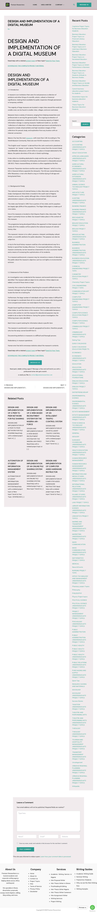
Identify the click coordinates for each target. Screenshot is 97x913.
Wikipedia (75, 786)
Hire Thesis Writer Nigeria (60, 889)
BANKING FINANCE (79, 206)
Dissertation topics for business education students (80, 99)
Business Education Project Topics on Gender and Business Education (81, 83)
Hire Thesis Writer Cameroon (61, 892)
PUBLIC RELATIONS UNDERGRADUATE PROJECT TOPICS (79, 665)
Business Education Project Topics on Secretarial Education (79, 57)
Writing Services (56, 898)
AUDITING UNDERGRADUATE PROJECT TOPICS (79, 200)
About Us (33, 876)
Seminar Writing (82, 877)
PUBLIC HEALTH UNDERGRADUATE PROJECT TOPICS (79, 657)
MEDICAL (75, 564)
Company (58, 4)
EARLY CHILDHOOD (79, 343)
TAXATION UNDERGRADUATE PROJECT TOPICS (79, 707)
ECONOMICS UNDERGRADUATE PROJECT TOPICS (79, 358)
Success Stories (77, 701)
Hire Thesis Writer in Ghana (60, 883)
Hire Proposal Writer (58, 880)
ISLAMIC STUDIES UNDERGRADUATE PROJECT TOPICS (79, 496)
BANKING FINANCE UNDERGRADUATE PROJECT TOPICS (79, 212)
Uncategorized (77, 762)
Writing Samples (82, 889)
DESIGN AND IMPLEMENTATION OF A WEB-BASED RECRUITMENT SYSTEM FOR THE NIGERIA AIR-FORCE (34, 416)
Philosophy (76, 590)
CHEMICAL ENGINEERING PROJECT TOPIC (80, 268)
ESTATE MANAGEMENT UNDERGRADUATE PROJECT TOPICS (81, 417)
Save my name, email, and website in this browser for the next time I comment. (43, 843)
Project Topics (35, 881)
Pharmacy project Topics (80, 586)
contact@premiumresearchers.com (41, 375)
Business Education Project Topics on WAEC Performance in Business (81, 65)
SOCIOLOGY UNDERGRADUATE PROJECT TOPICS (79, 695)
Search (74, 121)
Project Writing (56, 901)
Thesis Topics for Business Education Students (79, 107)
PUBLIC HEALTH (78, 645)
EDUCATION (76, 364)
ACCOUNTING (77, 141)
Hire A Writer (46, 4)
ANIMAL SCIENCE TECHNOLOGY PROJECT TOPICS (80, 187)
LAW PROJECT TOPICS (80, 502)
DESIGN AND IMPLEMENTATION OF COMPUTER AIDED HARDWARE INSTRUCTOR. (54, 466)
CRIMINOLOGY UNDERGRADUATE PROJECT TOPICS (79, 334)
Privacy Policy (35, 889)
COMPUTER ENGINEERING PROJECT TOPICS (80, 299)
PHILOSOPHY (77, 593)
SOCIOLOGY (76, 690)
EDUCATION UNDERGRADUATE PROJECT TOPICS (79, 369)
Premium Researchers (17, 5)
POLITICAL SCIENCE (79, 600)
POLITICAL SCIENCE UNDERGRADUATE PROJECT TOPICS (79, 605)
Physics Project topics (80, 597)
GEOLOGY (75, 436)
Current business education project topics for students (80, 91)
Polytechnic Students (83, 880)
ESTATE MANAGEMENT (81, 412)
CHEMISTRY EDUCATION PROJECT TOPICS (80, 276)
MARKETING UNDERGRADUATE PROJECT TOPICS (79, 536)
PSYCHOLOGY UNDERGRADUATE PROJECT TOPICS (79, 624)
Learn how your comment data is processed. (55, 856)
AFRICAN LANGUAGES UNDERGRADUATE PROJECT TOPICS (80, 158)
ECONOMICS (76, 352)
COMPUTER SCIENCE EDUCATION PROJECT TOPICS (80, 315)
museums (29, 138)
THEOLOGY (76, 728)
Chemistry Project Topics (81, 282)
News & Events (77, 567)
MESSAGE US (35, 362)
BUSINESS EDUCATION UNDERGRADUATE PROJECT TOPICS (80, 260)
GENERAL (75, 433)
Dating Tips (76, 340)
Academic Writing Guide (84, 874)
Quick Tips (76, 681)
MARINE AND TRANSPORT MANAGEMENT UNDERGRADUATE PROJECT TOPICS (79, 526)
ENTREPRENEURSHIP (80, 392)
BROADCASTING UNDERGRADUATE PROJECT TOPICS (79, 237)
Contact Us (34, 879)
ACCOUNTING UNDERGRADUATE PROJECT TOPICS (79, 147)
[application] (63, 4)
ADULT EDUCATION (79, 153)
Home (35, 4)
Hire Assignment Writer (59, 895)
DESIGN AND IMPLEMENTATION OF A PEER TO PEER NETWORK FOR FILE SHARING (16, 413)
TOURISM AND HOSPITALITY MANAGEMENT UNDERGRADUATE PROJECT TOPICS (79, 744)
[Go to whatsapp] (92, 907)
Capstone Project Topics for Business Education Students (80, 28)
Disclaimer (33, 891)
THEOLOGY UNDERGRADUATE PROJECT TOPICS (79, 734)
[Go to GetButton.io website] (92, 911)
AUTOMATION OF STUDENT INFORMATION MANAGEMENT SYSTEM (15, 466)
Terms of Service (36, 886)
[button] (74, 5)
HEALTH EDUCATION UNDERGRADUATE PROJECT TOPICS (80, 452)
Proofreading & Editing (59, 886)
